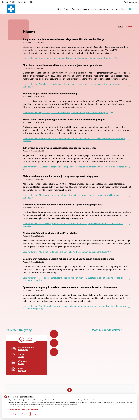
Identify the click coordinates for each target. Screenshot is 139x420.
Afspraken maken (102, 9)
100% (31, 2)
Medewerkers (88, 9)
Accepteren (35, 414)
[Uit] (14, 2)
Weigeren (25, 414)
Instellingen (13, 414)
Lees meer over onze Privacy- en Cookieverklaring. (23, 409)
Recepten (115, 9)
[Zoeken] (130, 9)
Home (60, 9)
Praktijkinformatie (71, 9)
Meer (123, 9)
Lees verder (70, 58)
